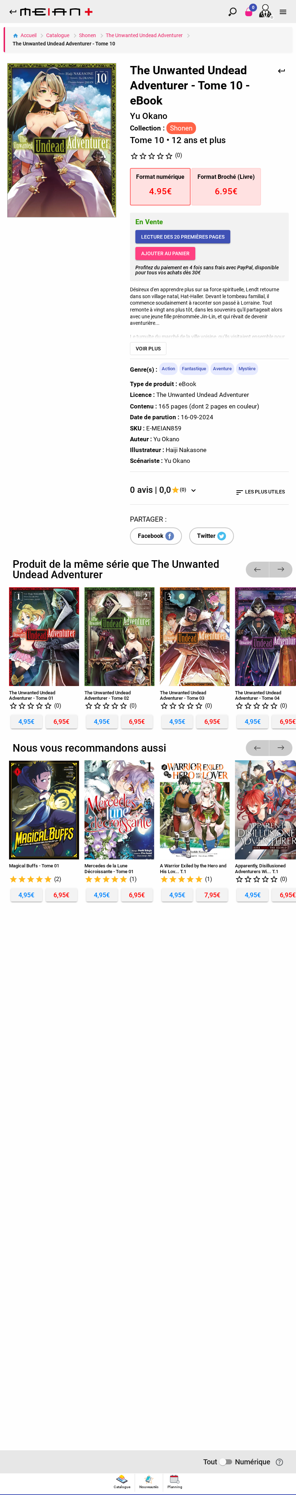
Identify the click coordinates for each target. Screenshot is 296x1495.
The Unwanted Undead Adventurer (144, 35)
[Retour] (281, 70)
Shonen (87, 35)
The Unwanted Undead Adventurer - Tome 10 (64, 44)
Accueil (28, 35)
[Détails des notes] (193, 490)
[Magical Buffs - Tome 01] (44, 809)
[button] (257, 570)
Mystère (247, 368)
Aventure (222, 368)
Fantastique (194, 368)
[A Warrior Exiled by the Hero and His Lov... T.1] (195, 809)
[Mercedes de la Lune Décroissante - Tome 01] (119, 809)
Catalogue (57, 35)
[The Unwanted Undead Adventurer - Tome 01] (44, 636)
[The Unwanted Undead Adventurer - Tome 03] (195, 636)
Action (168, 368)
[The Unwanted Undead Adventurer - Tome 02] (119, 636)
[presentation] (122, 1483)
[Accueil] (56, 13)
